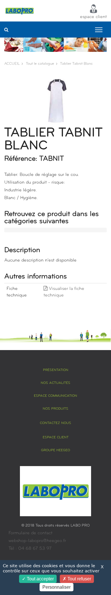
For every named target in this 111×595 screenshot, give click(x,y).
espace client (93, 17)
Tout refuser (78, 578)
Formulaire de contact (30, 533)
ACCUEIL (12, 64)
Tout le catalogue (40, 64)
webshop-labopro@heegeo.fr (37, 541)
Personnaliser (56, 587)
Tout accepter (40, 578)
